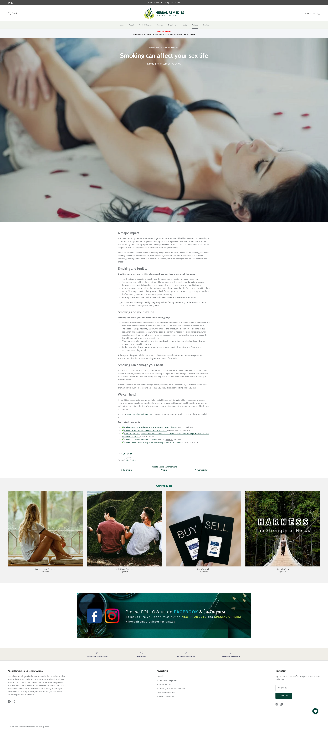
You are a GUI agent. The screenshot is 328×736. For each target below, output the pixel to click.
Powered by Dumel (165, 696)
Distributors (172, 25)
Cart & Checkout (164, 684)
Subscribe (283, 696)
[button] (315, 711)
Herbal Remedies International (24, 727)
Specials (160, 25)
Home (121, 25)
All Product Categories (167, 680)
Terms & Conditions (166, 692)
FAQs (185, 25)
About (131, 25)
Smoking (133, 460)
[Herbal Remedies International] (164, 13)
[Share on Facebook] (128, 454)
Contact (206, 25)
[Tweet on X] (124, 454)
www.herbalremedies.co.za (139, 414)
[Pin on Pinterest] (131, 454)
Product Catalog (145, 25)
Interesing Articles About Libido (171, 688)
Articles (195, 25)
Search (160, 676)
